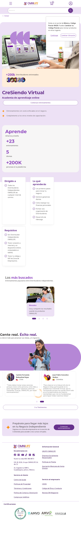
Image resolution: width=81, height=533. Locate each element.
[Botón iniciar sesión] (71, 3)
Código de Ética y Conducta (52, 488)
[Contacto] (34, 455)
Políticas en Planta (49, 462)
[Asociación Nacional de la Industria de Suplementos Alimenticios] (60, 513)
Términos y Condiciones (23, 488)
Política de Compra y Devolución (26, 493)
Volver (6, 16)
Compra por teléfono (21, 497)
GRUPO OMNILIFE (49, 451)
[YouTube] (23, 455)
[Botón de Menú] (10, 3)
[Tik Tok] (26, 455)
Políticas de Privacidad (22, 484)
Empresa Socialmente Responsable (50, 457)
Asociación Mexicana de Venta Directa (53, 467)
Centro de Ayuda (20, 480)
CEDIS (44, 484)
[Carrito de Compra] (52, 3)
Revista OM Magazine (50, 493)
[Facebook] (15, 455)
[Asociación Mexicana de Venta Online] (47, 513)
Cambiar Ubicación (68, 35)
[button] (34, 318)
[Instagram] (19, 455)
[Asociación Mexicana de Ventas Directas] (33, 513)
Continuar (54, 35)
